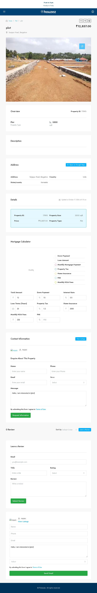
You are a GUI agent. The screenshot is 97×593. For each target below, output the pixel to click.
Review (14, 479)
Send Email (48, 573)
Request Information (21, 415)
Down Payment (43, 292)
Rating (53, 468)
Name (13, 366)
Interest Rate (69, 292)
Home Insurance (70, 303)
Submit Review (18, 501)
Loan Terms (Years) (19, 303)
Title (13, 468)
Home (10, 21)
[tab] (82, 46)
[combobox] (68, 382)
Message (14, 388)
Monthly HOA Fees (18, 314)
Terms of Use (41, 409)
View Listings (81, 339)
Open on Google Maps (77, 165)
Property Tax (42, 303)
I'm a (52, 377)
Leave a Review (85, 430)
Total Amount (16, 292)
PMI (38, 314)
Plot (16, 21)
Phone (52, 366)
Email (13, 377)
